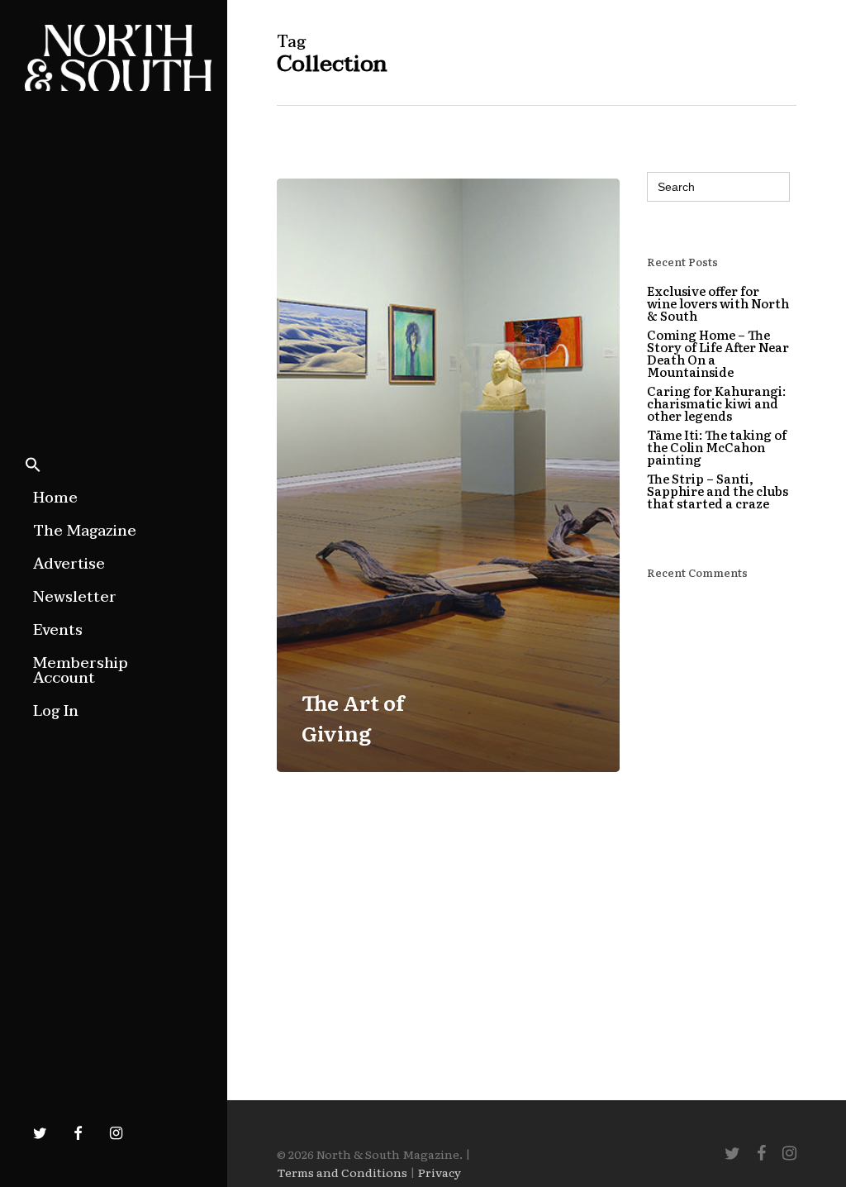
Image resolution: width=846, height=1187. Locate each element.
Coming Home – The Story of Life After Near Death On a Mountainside (718, 353)
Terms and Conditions (342, 1172)
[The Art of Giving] (448, 475)
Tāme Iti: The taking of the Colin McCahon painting (717, 446)
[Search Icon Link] (33, 466)
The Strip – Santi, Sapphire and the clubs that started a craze (717, 490)
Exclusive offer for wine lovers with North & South (718, 303)
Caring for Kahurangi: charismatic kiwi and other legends (716, 403)
